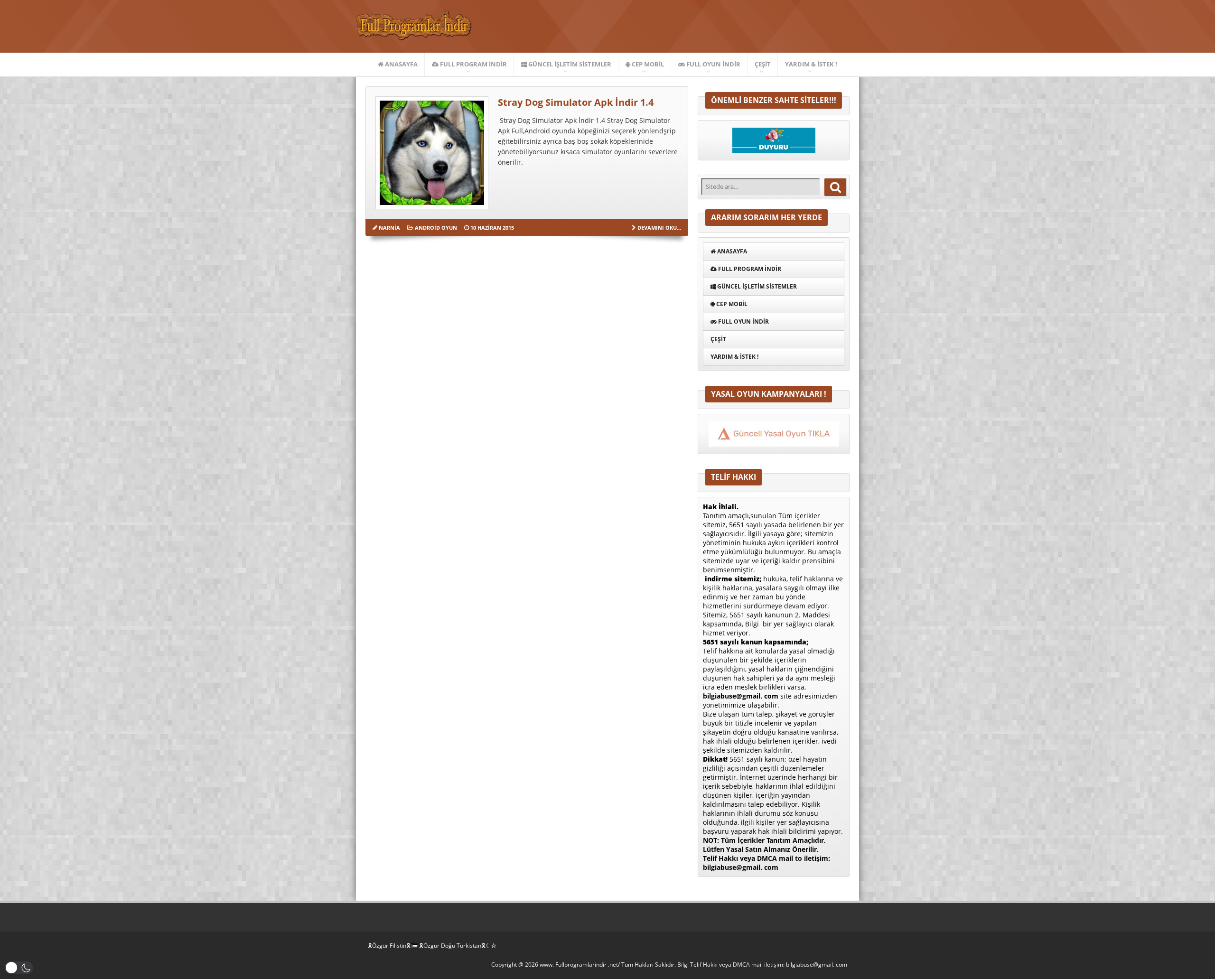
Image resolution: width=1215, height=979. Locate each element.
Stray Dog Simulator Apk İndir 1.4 (576, 102)
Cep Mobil (647, 64)
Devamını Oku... (659, 227)
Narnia (389, 227)
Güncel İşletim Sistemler (569, 64)
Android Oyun (436, 227)
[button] (19, 967)
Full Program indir (473, 64)
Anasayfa (400, 64)
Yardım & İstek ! (811, 64)
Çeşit (763, 64)
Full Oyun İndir (712, 64)
